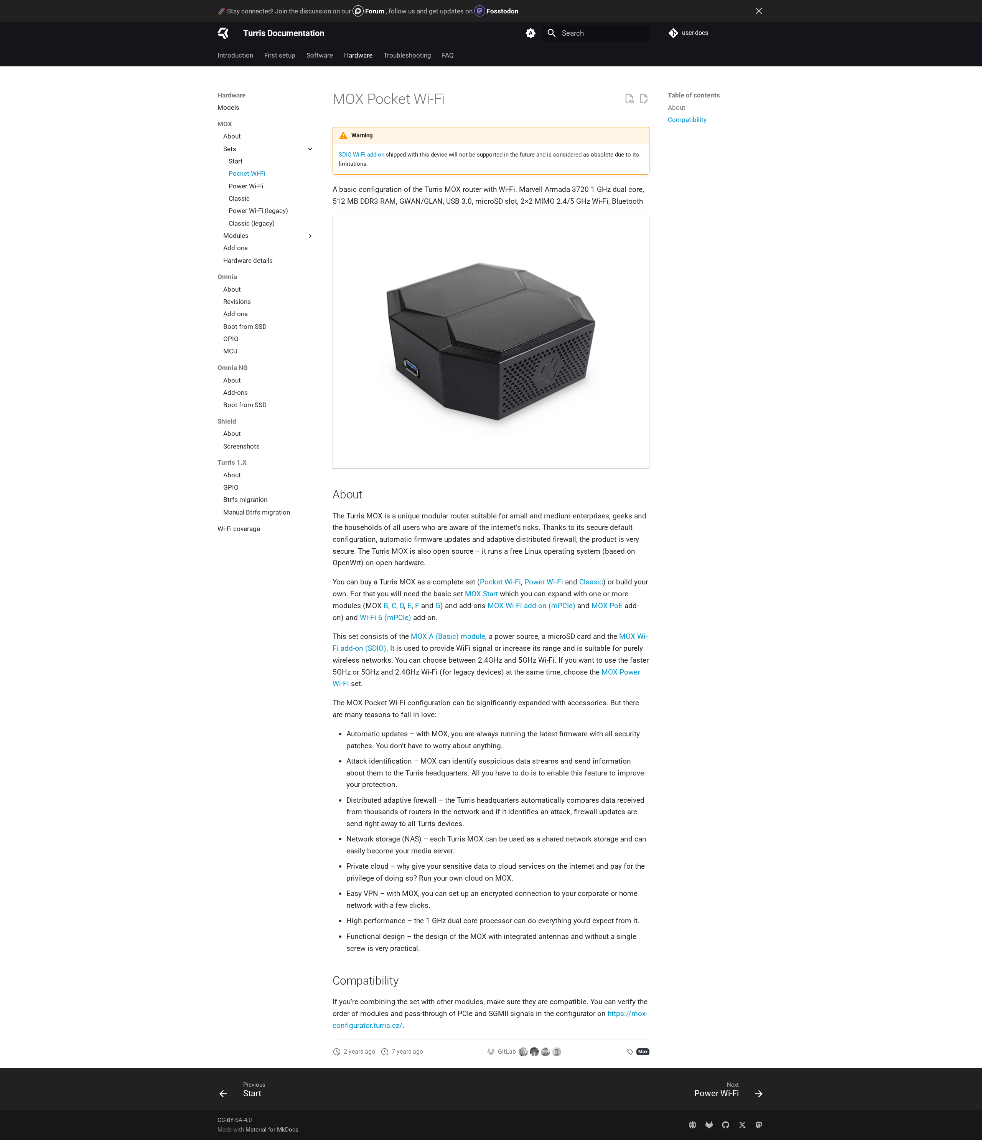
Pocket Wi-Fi (500, 581)
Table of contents (694, 95)
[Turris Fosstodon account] (758, 1124)
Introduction (235, 55)
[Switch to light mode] (530, 33)
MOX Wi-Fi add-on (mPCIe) (531, 605)
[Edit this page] (643, 99)
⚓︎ (456, 98)
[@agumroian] (545, 1051)
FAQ (448, 55)
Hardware (358, 55)
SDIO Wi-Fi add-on (361, 154)
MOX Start (481, 593)
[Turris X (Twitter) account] (742, 1124)
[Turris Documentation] (223, 33)
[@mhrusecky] (556, 1051)
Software (319, 55)
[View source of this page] (629, 99)
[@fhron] (534, 1051)
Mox (643, 1051)
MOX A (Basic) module (448, 636)
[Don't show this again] (759, 10)
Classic (591, 581)
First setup (279, 55)
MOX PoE (607, 605)
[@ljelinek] (523, 1051)
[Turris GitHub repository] (725, 1124)
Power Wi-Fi (543, 581)
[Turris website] (692, 1124)
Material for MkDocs (272, 1129)
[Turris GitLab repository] (709, 1124)
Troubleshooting (407, 55)
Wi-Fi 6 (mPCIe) (385, 617)
